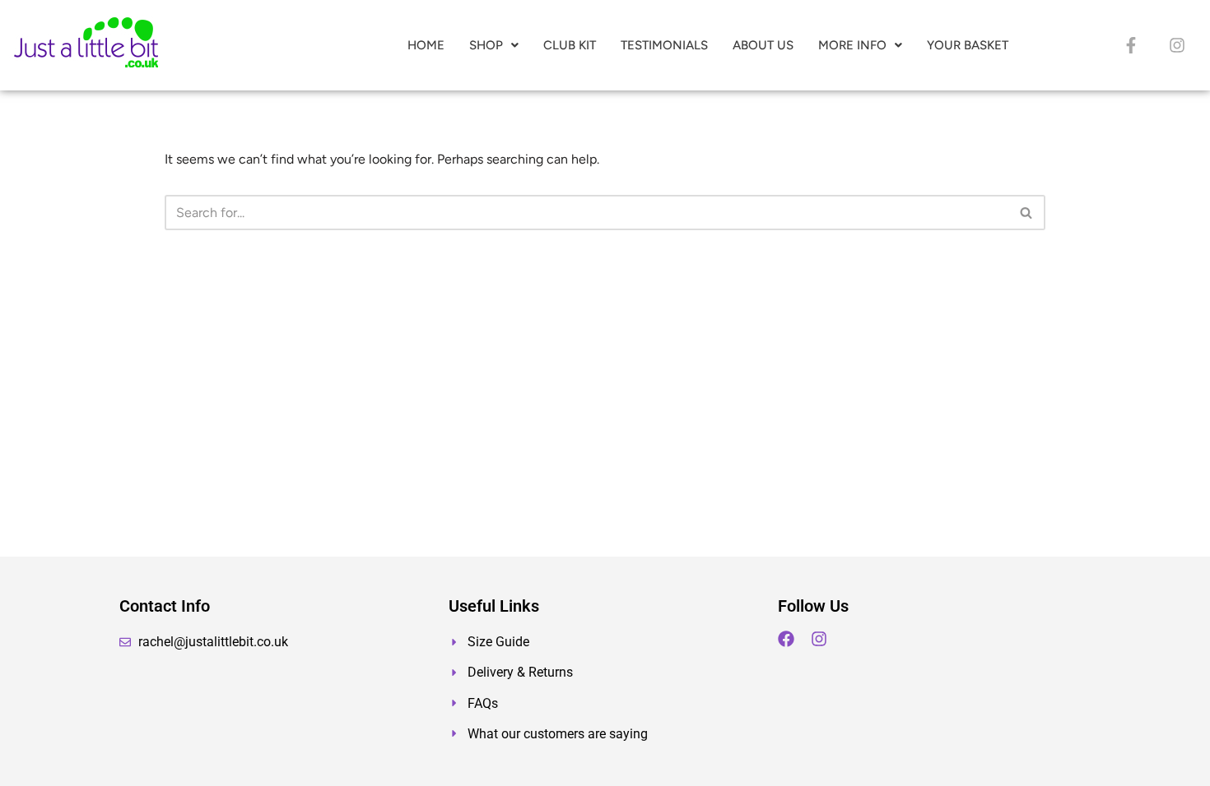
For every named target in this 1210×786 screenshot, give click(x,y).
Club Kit (569, 45)
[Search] (1026, 212)
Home (425, 45)
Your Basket (967, 45)
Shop (486, 45)
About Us (763, 45)
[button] (494, 45)
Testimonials (664, 45)
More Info (852, 45)
